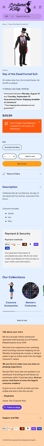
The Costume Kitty (14, 440)
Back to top (22, 320)
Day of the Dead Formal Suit (18, 24)
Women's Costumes (30, 304)
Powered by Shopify (28, 440)
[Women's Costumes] (30, 290)
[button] (40, 7)
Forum (5, 70)
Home (4, 24)
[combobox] (22, 16)
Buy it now (22, 164)
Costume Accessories (11, 304)
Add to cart (30, 156)
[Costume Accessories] (11, 290)
